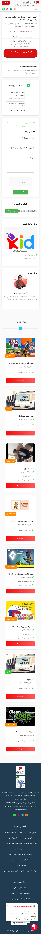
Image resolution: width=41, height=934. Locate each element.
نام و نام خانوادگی (28, 138)
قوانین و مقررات (20, 865)
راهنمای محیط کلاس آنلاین (20, 860)
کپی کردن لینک (10, 211)
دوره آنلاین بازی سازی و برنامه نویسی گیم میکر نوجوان (20, 574)
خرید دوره (20, 380)
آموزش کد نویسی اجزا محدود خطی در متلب (20, 732)
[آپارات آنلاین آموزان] (7, 9)
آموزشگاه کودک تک (20, 251)
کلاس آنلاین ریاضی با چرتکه (23, 626)
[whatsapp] (3, 9)
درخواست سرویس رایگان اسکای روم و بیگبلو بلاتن (20, 871)
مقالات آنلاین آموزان (20, 888)
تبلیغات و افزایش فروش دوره (20, 899)
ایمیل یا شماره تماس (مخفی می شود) (22, 148)
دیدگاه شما (30, 158)
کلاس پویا (30, 679)
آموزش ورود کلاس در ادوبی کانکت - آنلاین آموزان (20, 832)
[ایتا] (15, 9)
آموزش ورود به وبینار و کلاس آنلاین (20, 838)
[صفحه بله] (11, 9)
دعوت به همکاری (20, 849)
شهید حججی (29, 468)
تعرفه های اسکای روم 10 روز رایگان (20, 854)
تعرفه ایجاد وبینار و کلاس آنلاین (20, 893)
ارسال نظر (20, 192)
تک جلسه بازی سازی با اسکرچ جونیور (20, 521)
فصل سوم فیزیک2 (26, 416)
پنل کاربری (5, 3)
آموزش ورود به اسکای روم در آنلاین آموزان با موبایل (20, 843)
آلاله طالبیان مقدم (20, 293)
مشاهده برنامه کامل (18, 110)
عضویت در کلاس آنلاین (20, 53)
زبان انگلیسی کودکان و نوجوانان (21, 363)
